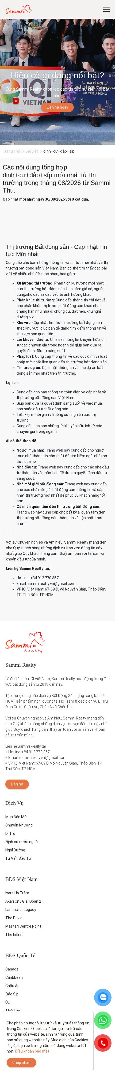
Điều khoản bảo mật (32, 1051)
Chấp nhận (21, 1062)
